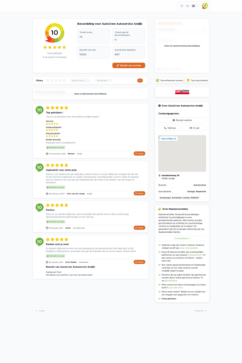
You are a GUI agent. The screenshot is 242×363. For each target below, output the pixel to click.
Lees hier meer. (175, 288)
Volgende (199, 311)
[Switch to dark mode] (187, 5)
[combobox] (80, 80)
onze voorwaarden (189, 248)
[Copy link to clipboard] (181, 5)
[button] (182, 298)
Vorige (42, 311)
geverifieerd (171, 281)
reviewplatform (194, 255)
